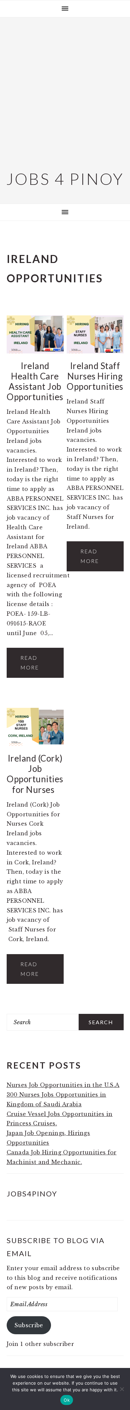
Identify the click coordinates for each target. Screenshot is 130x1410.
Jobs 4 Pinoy (65, 178)
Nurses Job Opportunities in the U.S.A (63, 1085)
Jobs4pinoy (32, 1193)
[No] (121, 1389)
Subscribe (28, 1325)
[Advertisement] (65, 92)
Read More (29, 662)
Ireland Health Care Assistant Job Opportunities (35, 381)
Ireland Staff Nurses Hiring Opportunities (95, 376)
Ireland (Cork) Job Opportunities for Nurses (35, 774)
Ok (67, 1400)
